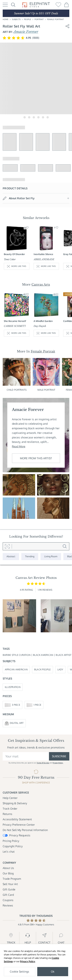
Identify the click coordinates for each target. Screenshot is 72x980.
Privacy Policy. (58, 763)
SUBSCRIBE (59, 756)
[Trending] (29, 556)
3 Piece (16, 704)
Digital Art (17, 723)
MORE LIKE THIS (18, 266)
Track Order (10, 808)
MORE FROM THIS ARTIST (36, 458)
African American (16, 669)
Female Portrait (55, 19)
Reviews (8, 905)
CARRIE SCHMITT (15, 326)
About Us (8, 868)
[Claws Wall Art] (19, 508)
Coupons (8, 900)
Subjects (16, 19)
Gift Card (8, 894)
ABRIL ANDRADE (44, 259)
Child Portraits (16, 389)
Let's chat (9, 851)
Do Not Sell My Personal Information (25, 830)
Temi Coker (10, 259)
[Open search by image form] (7, 546)
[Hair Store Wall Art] (19, 485)
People (27, 19)
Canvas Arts (40, 284)
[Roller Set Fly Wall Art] (53, 485)
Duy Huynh (40, 326)
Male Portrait (46, 389)
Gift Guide (9, 889)
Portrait (39, 19)
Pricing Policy (11, 840)
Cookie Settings (19, 971)
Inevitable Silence (43, 254)
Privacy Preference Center (19, 824)
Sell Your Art (10, 884)
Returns (7, 814)
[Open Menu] (5, 5)
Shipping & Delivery (15, 803)
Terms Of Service (43, 763)
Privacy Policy (27, 961)
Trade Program (12, 878)
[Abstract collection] (11, 556)
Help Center (10, 797)
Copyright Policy (13, 846)
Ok (52, 971)
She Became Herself (15, 321)
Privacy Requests (19, 835)
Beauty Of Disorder (14, 254)
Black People (42, 669)
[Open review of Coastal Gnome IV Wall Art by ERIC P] (19, 616)
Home (5, 19)
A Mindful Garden (43, 321)
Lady (60, 669)
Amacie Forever (25, 32)
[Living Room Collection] (51, 556)
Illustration (13, 687)
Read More (18, 446)
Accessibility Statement (17, 819)
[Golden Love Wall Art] (53, 508)
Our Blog (8, 873)
